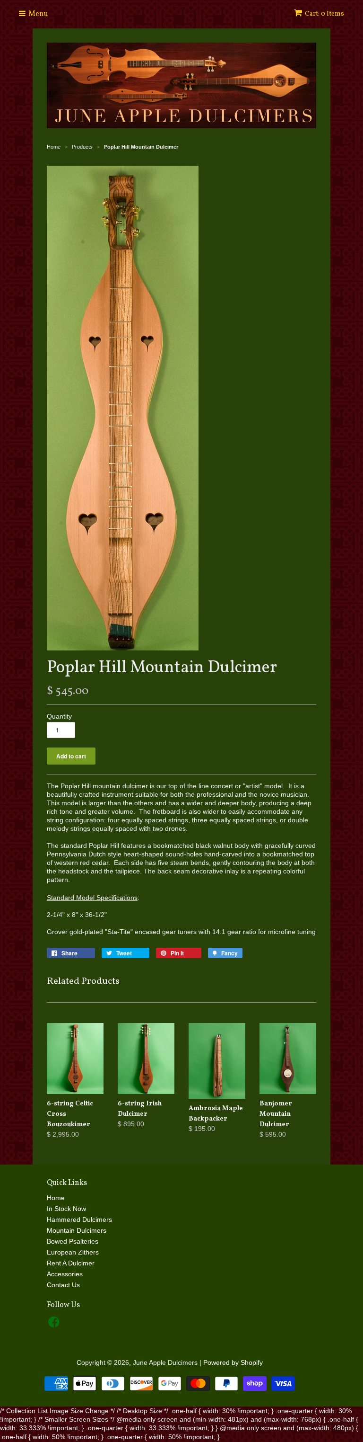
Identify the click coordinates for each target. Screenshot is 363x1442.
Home (56, 1198)
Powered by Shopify (233, 1362)
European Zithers (73, 1252)
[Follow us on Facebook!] (55, 1325)
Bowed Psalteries (72, 1241)
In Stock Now (66, 1208)
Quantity (59, 716)
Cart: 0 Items (324, 13)
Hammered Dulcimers (79, 1219)
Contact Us (63, 1285)
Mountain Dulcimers (76, 1230)
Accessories (65, 1274)
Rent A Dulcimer (71, 1263)
